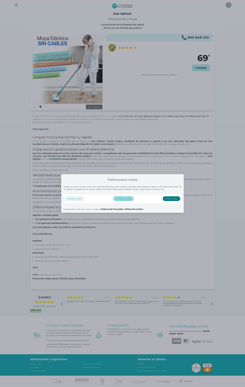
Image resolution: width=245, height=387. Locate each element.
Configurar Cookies (123, 199)
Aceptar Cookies (171, 199)
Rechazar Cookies (74, 199)
